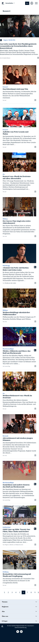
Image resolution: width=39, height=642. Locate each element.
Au (4, 174)
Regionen (5, 607)
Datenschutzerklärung (20, 627)
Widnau (5, 219)
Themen (4, 602)
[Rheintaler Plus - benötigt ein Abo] (1, 40)
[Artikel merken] (38, 58)
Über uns (5, 616)
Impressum (30, 625)
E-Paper (4, 621)
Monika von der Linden (10, 283)
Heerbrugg (6, 265)
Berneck (5, 436)
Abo (27, 3)
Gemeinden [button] (9, 3)
